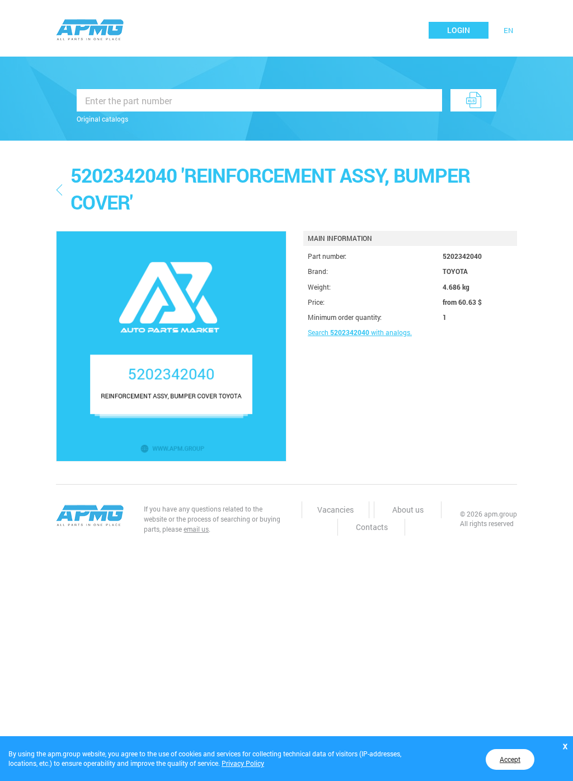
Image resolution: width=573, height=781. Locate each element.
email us (196, 528)
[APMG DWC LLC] (90, 28)
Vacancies (335, 509)
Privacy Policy (243, 763)
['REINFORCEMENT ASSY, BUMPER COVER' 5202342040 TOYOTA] (171, 346)
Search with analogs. (360, 332)
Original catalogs (102, 118)
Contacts (372, 527)
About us (408, 509)
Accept (510, 759)
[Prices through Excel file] (473, 100)
